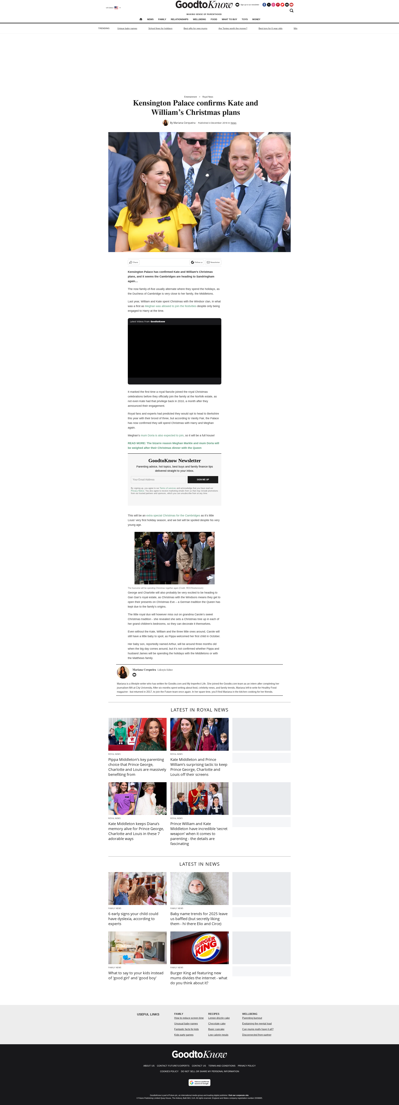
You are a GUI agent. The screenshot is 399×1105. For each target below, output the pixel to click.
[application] (174, 351)
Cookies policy (169, 1071)
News (150, 19)
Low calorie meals (218, 1034)
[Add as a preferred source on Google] (199, 1082)
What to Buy (229, 19)
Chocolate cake (217, 1023)
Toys (245, 19)
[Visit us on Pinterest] (278, 5)
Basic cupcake (216, 1029)
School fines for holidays (160, 28)
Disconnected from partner (256, 1034)
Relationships (179, 19)
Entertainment (190, 97)
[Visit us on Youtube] (291, 5)
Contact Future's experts (173, 1065)
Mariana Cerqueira (184, 122)
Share (135, 262)
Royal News (207, 97)
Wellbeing (199, 19)
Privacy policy (247, 1065)
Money (256, 19)
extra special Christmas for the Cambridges (173, 515)
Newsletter (215, 262)
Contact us (199, 1065)
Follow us (199, 262)
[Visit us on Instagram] (273, 5)
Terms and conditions (221, 1065)
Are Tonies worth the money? (233, 28)
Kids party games (183, 1034)
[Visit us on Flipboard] (282, 5)
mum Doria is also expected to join (162, 435)
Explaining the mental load (257, 1023)
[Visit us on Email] (287, 5)
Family (162, 19)
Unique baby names (127, 28)
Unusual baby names (186, 1023)
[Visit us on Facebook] (264, 5)
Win (295, 28)
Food (214, 19)
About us (148, 1065)
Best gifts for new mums (195, 28)
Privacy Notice (137, 491)
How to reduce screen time (189, 1018)
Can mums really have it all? (258, 1029)
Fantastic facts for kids (186, 1029)
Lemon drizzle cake (219, 1018)
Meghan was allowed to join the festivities (170, 306)
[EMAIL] (135, 675)
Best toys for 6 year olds (270, 28)
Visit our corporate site (238, 1095)
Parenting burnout (252, 1018)
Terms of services (168, 488)
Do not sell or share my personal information (210, 1071)
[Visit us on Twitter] (269, 5)
